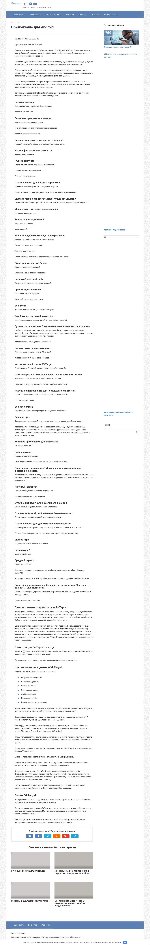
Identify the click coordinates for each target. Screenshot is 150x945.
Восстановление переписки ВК (118, 47)
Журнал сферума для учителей (28, 870)
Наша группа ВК (111, 14)
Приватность (36, 14)
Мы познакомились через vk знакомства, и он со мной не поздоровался (69, 903)
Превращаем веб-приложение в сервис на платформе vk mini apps (72, 872)
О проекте (45, 925)
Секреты (82, 14)
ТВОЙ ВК (30, 4)
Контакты (32, 925)
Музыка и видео (53, 14)
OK (125, 942)
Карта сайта (18, 925)
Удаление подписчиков (114, 230)
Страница (95, 14)
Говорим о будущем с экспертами (29, 900)
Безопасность (19, 14)
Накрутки (70, 14)
